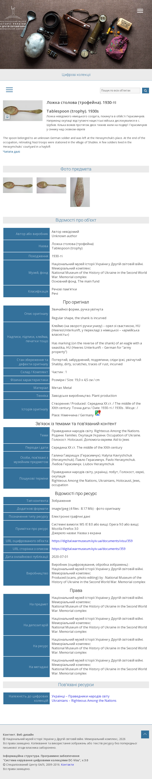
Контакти (67, 764)
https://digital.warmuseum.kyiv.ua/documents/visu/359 (92, 541)
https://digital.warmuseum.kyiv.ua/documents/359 (88, 549)
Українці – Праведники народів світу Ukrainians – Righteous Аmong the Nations (84, 698)
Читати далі (11, 152)
